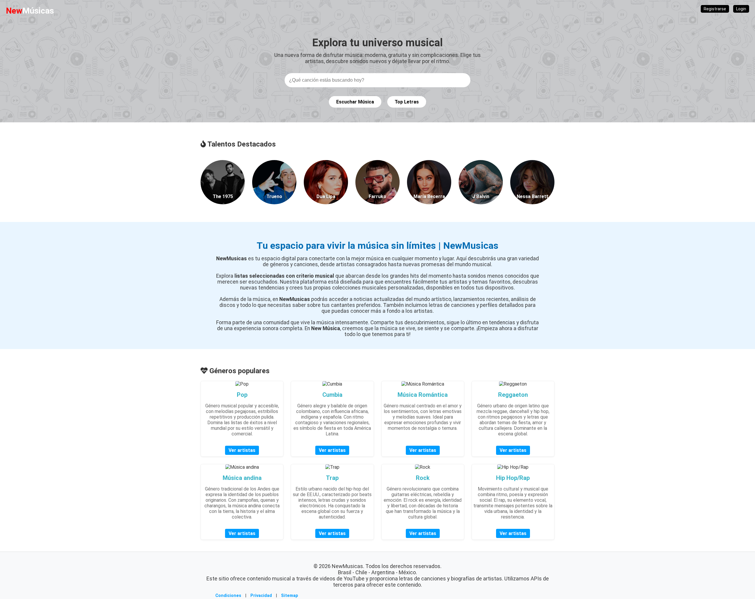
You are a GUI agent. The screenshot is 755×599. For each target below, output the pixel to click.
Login (741, 8)
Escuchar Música (355, 102)
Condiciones (228, 595)
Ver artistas (242, 450)
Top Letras (407, 102)
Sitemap (289, 595)
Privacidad (261, 595)
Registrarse (715, 8)
